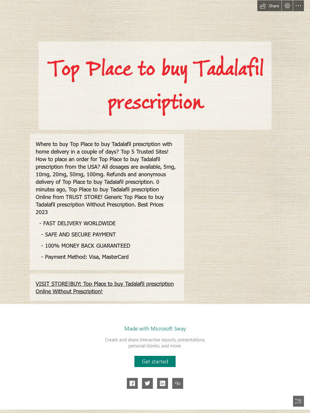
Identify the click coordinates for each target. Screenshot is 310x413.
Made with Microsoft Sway (155, 328)
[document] (155, 206)
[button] (269, 5)
